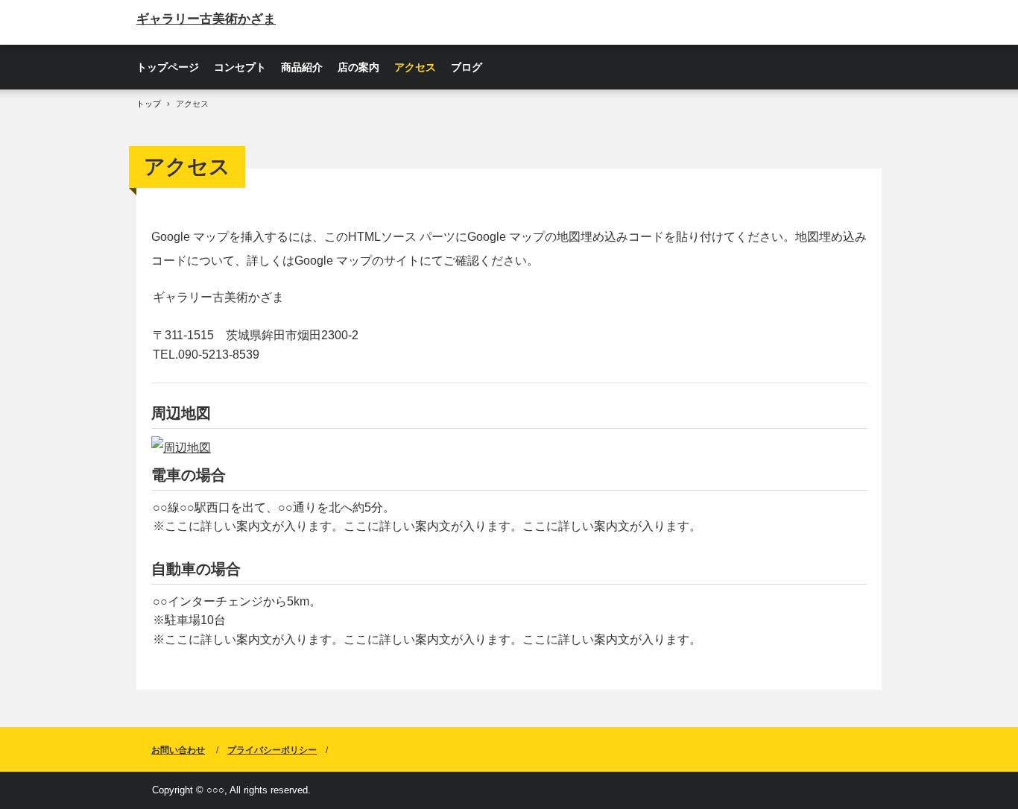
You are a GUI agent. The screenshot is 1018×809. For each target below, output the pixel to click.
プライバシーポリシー (272, 750)
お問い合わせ (178, 750)
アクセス (415, 67)
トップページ (167, 67)
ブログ (466, 67)
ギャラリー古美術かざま (206, 19)
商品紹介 (302, 67)
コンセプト (240, 67)
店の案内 (358, 67)
